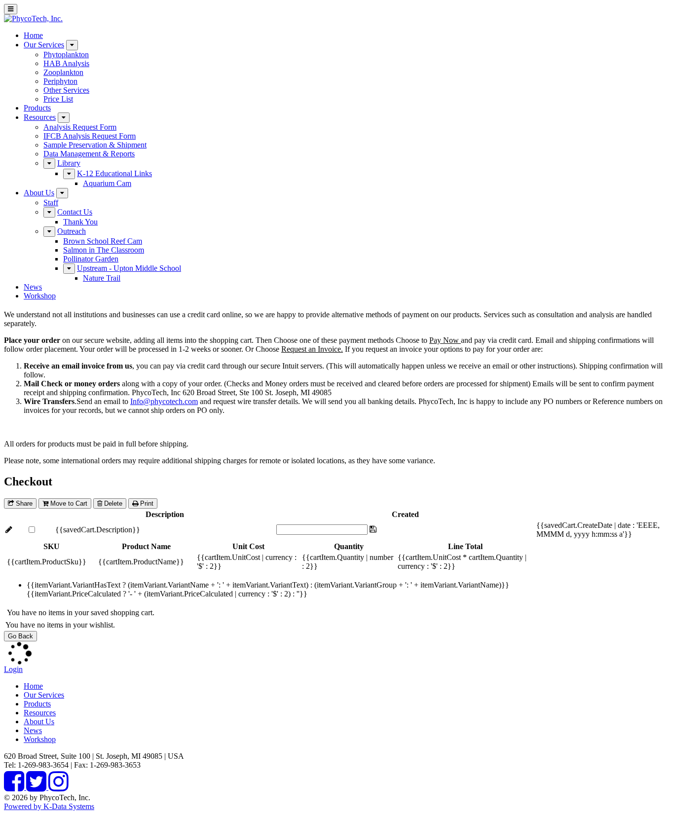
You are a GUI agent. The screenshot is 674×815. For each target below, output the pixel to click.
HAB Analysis (66, 63)
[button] (8, 529)
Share (23, 503)
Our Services (44, 44)
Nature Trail (101, 278)
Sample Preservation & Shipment (95, 145)
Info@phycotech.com (164, 401)
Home (33, 35)
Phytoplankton (66, 54)
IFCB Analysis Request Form (89, 136)
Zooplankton (63, 72)
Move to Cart (67, 503)
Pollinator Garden (90, 259)
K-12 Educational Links (114, 173)
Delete (112, 503)
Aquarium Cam (107, 183)
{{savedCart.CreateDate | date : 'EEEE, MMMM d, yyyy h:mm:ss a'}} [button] (598, 529)
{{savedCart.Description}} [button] (97, 529)
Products (37, 108)
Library (68, 163)
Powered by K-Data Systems (49, 806)
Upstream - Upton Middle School (129, 268)
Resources (40, 117)
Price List (58, 99)
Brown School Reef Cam (102, 241)
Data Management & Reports (89, 153)
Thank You (80, 222)
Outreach (71, 231)
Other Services (66, 90)
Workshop (40, 296)
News (33, 287)
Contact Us (74, 212)
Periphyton (60, 81)
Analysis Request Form (79, 127)
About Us (39, 192)
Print (145, 503)
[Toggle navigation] (10, 9)
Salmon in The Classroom (103, 250)
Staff (50, 202)
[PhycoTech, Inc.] (33, 18)
